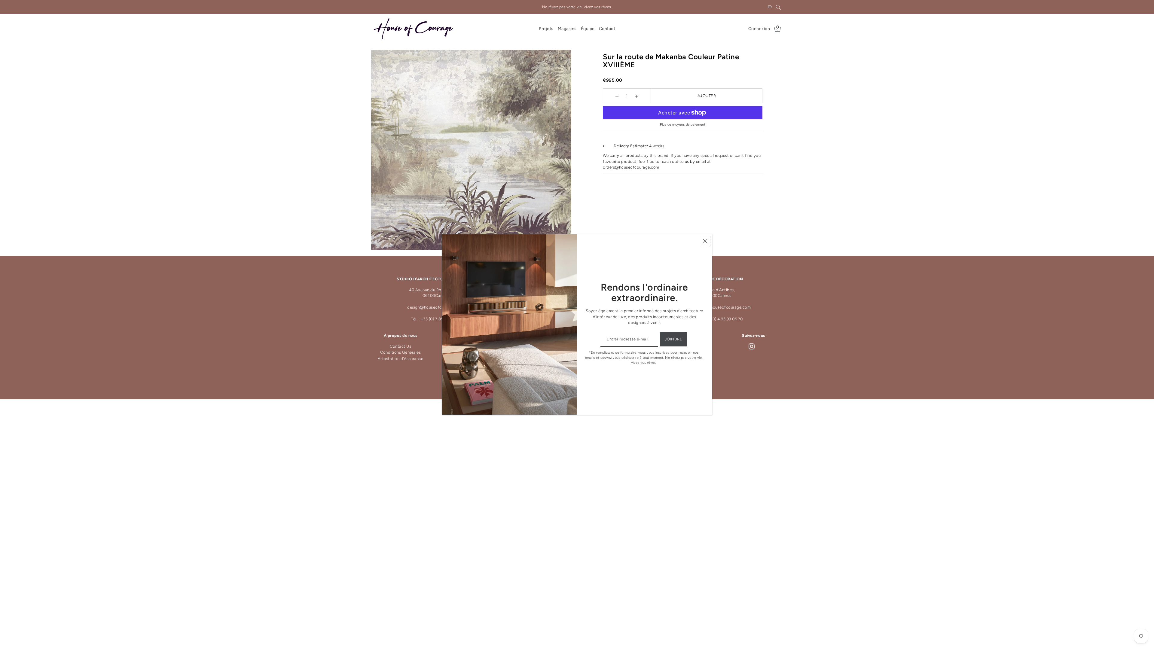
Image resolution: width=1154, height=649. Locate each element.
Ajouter (707, 95)
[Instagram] (752, 346)
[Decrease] (617, 96)
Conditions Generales (400, 352)
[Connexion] (778, 7)
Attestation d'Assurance (400, 358)
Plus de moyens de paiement (682, 124)
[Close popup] (705, 241)
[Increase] (637, 96)
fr (770, 7)
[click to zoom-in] (561, 59)
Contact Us (400, 346)
